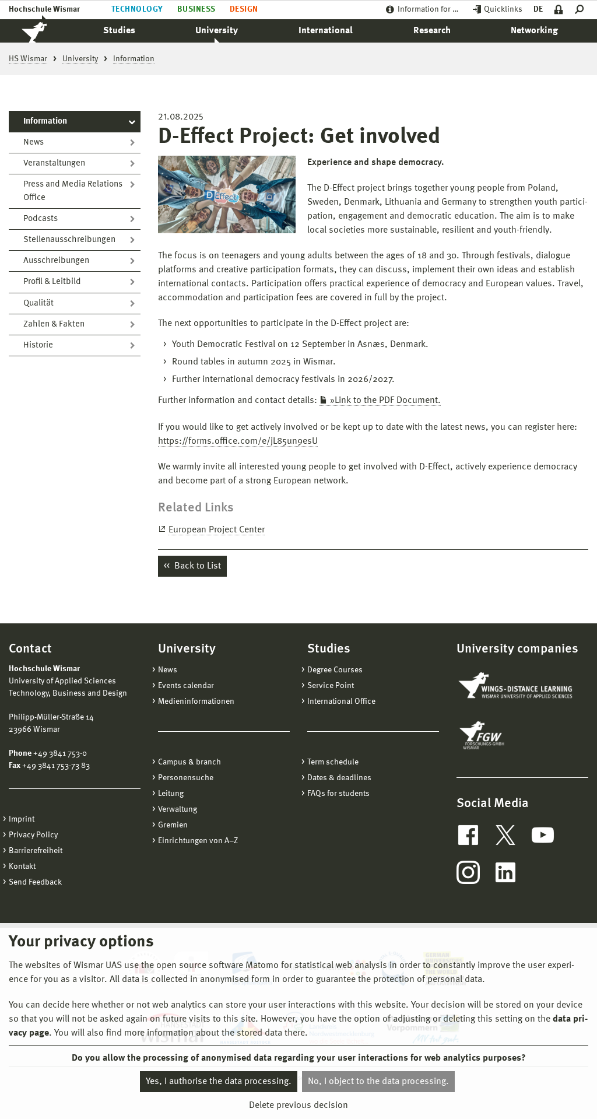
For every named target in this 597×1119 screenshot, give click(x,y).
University (216, 31)
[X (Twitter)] (505, 835)
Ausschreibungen (56, 261)
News (33, 142)
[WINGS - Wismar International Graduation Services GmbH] (516, 686)
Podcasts (40, 219)
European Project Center (216, 530)
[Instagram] (468, 872)
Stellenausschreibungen (69, 240)
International (325, 31)
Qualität (38, 303)
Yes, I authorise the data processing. (219, 1081)
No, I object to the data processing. (378, 1081)
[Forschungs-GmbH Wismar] (508, 735)
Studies (119, 31)
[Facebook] (468, 835)
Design (244, 9)
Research (432, 31)
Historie (38, 345)
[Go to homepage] (46, 31)
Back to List (196, 566)
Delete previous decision (298, 1105)
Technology (137, 9)
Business (196, 9)
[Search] (581, 9)
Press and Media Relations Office (72, 191)
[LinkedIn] (505, 872)
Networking (534, 31)
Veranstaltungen (54, 163)
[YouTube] (542, 835)
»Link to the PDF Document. (385, 400)
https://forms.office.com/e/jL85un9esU (238, 441)
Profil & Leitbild (52, 282)
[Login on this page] (559, 9)
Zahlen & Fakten (54, 324)
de (538, 9)
